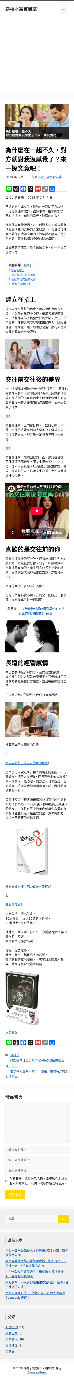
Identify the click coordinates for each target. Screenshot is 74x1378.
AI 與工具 (11, 1327)
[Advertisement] (37, 56)
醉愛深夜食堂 (14, 905)
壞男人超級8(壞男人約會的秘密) (27, 763)
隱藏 (26, 265)
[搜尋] (63, 1219)
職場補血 (11, 1345)
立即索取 (11, 1033)
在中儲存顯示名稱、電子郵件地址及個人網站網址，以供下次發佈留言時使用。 (38, 1181)
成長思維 (11, 1333)
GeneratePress (37, 1372)
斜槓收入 (11, 1339)
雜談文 (14, 1055)
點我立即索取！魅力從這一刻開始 (28, 886)
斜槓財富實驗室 (21, 9)
